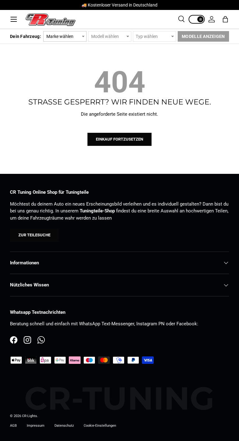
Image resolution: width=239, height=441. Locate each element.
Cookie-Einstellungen (100, 426)
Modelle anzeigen (203, 36)
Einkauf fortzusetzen (119, 139)
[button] (225, 19)
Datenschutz (64, 426)
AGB (13, 426)
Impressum (36, 426)
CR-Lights (29, 416)
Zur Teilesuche (34, 235)
